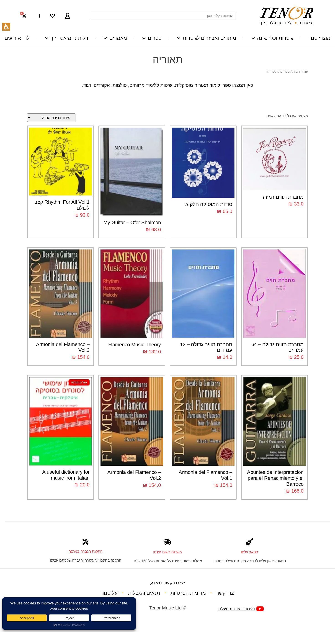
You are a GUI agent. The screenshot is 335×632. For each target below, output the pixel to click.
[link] (52, 16)
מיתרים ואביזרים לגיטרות (209, 38)
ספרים (155, 38)
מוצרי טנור (319, 38)
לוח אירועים (17, 38)
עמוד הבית (300, 71)
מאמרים (118, 38)
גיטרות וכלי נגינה (275, 38)
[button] (26, 15)
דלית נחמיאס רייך (69, 38)
